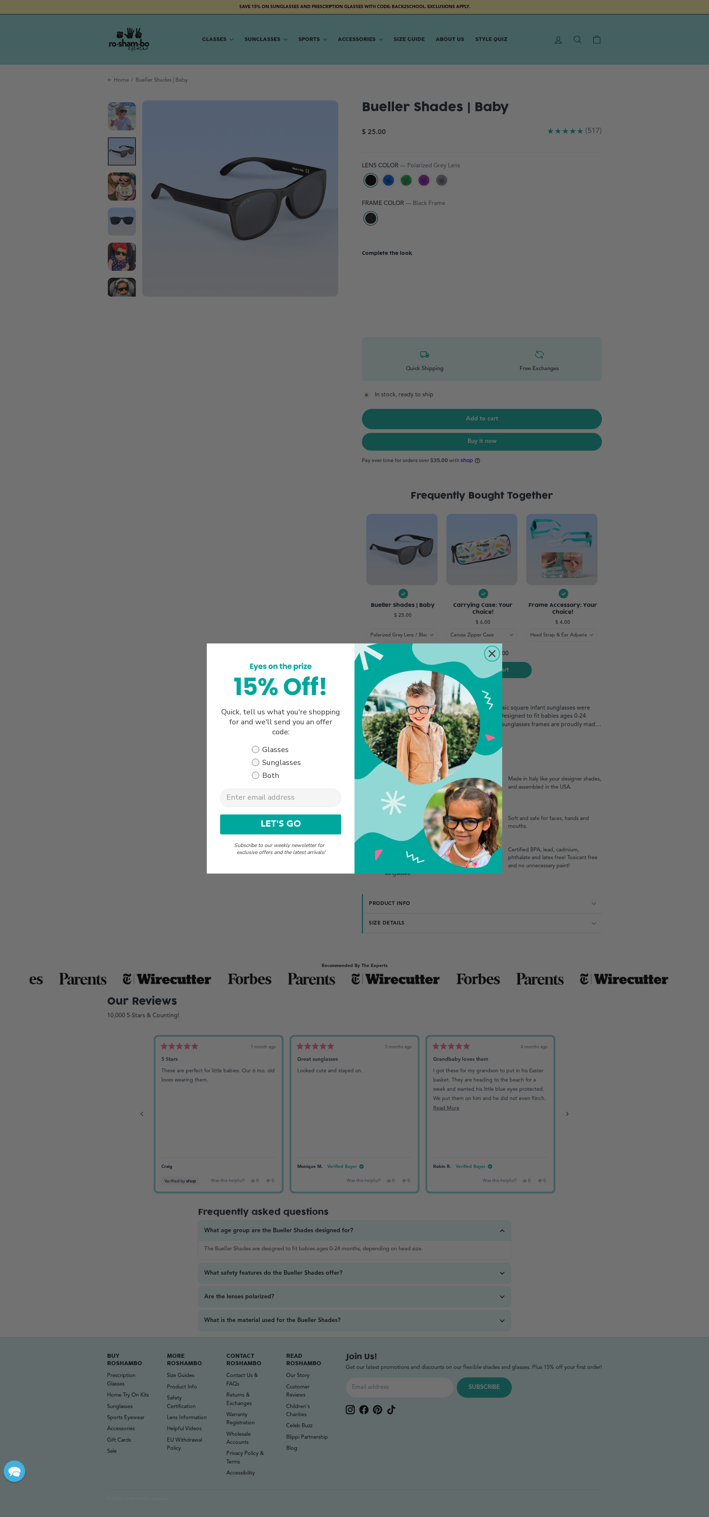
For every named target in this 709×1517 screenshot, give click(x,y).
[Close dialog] (492, 653)
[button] (14, 1471)
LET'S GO (281, 824)
